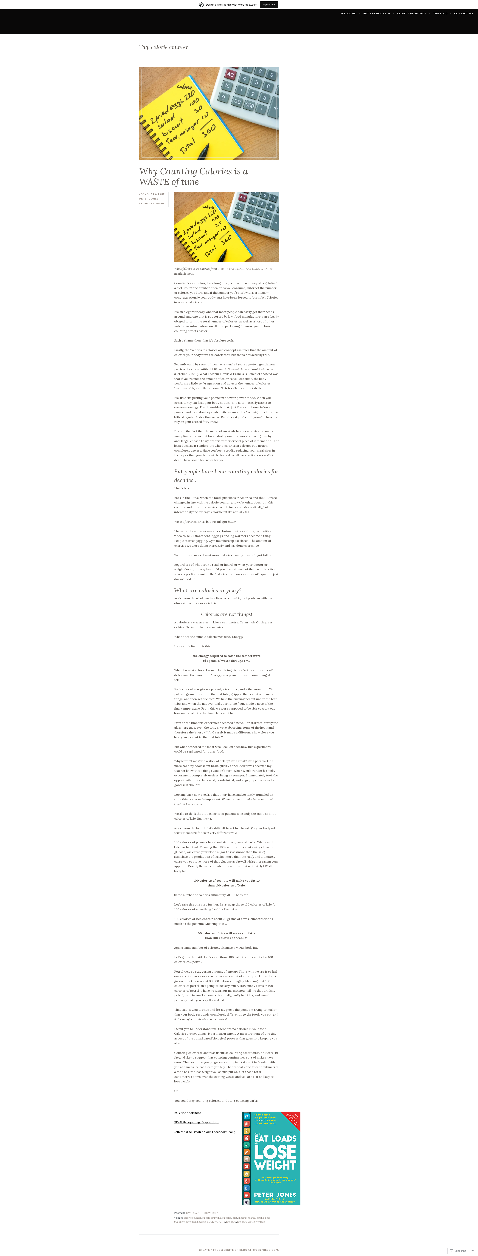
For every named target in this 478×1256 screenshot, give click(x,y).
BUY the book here (187, 1113)
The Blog (440, 13)
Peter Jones (149, 198)
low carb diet (244, 1221)
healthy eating (256, 1217)
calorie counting (211, 1217)
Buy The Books (374, 13)
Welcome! (349, 13)
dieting (242, 1217)
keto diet (191, 1221)
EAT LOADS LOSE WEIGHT (202, 1213)
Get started (269, 4)
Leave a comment (152, 203)
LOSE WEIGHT (216, 1221)
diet (234, 1217)
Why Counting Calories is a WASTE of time (193, 176)
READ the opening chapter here (196, 1122)
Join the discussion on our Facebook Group (204, 1132)
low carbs (259, 1221)
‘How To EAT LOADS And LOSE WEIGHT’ (245, 269)
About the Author (411, 13)
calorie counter (192, 1217)
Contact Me (463, 13)
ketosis (201, 1221)
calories (226, 1217)
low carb (231, 1221)
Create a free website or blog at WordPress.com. (239, 1250)
